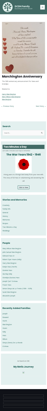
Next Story (41, 106)
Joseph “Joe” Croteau (10, 281)
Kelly (4, 332)
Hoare (5, 328)
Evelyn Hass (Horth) (10, 267)
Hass (4, 335)
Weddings (6, 231)
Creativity (6, 205)
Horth (5, 321)
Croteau (5, 346)
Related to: (6, 89)
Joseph (5, 313)
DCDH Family (22, 6)
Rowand (5, 317)
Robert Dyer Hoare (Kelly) (12, 259)
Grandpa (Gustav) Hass (11, 277)
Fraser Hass (7, 285)
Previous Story (7, 106)
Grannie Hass (7, 270)
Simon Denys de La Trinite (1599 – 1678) (17, 288)
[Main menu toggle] (42, 7)
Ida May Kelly (7, 274)
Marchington (6, 99)
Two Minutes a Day (10, 227)
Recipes (5, 223)
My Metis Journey (23, 366)
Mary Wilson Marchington (11, 97)
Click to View (23, 187)
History (5, 216)
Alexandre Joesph (9, 296)
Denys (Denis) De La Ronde (12, 342)
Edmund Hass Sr (9, 256)
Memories (6, 220)
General (5, 212)
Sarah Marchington (9, 292)
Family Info (6, 209)
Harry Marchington (9, 94)
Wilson (5, 339)
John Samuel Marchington (12, 252)
